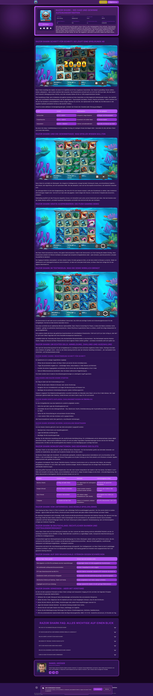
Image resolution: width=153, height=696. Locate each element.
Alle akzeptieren (97, 689)
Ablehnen (107, 689)
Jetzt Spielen (46, 24)
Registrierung (113, 2)
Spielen (103, 2)
